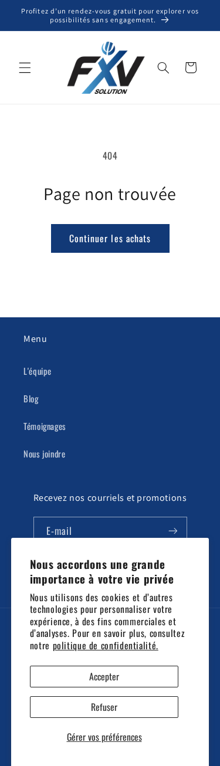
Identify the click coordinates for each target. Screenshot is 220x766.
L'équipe (37, 370)
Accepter (104, 676)
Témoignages (44, 425)
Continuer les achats (110, 238)
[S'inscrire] (172, 531)
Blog (31, 398)
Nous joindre (44, 453)
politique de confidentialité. (105, 645)
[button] (24, 67)
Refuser (104, 707)
